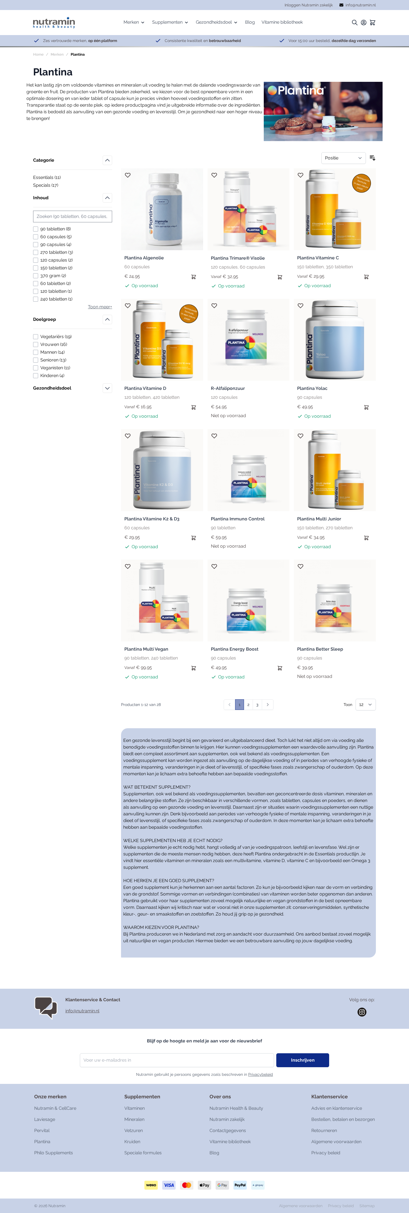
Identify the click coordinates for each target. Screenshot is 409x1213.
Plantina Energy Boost (234, 649)
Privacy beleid (325, 1152)
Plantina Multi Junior (319, 518)
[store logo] (54, 22)
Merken (57, 54)
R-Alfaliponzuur (228, 388)
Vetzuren (133, 1130)
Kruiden (132, 1141)
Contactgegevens (228, 1130)
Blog (214, 1152)
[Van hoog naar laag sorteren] (372, 158)
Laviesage (44, 1119)
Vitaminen (134, 1108)
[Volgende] (268, 704)
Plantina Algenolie (144, 257)
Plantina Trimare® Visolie (238, 258)
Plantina (42, 1141)
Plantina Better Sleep (320, 649)
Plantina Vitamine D (145, 388)
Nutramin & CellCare (55, 1108)
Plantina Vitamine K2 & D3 (151, 518)
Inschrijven (303, 1060)
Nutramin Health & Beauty (236, 1108)
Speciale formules (143, 1152)
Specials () (52, 186)
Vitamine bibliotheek (230, 1141)
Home (38, 54)
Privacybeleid (260, 1074)
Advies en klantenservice (336, 1108)
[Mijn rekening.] (363, 22)
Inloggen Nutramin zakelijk (309, 5)
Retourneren (324, 1130)
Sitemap (367, 1206)
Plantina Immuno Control (238, 518)
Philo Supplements (53, 1152)
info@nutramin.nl (82, 1010)
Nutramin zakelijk (227, 1119)
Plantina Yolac (312, 388)
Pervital (42, 1130)
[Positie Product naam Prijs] (343, 158)
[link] (229, 704)
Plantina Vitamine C (318, 257)
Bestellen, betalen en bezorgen (343, 1119)
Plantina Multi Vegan (146, 649)
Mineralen (134, 1119)
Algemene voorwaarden (336, 1141)
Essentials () (52, 178)
